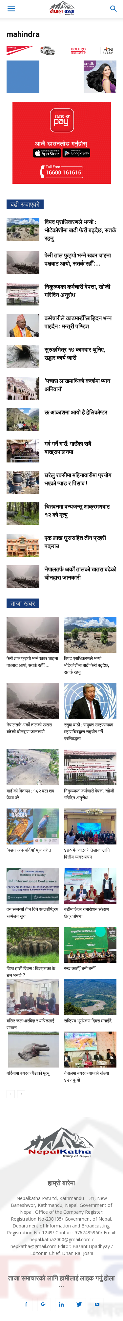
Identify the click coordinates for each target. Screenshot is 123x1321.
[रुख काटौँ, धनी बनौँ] (90, 945)
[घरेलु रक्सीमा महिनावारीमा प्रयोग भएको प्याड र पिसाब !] (23, 482)
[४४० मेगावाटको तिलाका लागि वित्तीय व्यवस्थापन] (90, 826)
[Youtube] (97, 1304)
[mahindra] (61, 53)
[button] (114, 9)
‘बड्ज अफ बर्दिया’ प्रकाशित (29, 850)
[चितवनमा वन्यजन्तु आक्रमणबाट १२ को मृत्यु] (23, 513)
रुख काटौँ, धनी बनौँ (79, 968)
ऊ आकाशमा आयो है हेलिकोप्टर (76, 412)
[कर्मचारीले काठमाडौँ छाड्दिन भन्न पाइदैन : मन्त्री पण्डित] (23, 325)
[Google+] (44, 1304)
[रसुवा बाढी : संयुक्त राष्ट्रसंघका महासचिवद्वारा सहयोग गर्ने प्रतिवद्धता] (90, 701)
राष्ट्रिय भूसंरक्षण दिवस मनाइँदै (88, 1020)
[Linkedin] (61, 1304)
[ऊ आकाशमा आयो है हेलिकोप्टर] (23, 419)
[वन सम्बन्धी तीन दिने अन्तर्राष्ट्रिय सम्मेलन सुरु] (33, 886)
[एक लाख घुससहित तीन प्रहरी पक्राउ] (23, 545)
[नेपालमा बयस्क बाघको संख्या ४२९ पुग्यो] (90, 1050)
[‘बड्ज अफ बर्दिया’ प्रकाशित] (33, 826)
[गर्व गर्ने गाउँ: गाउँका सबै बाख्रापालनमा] (23, 451)
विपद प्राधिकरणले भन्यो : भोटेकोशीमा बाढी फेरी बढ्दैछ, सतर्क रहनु (80, 230)
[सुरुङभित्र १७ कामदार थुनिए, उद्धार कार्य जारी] (23, 356)
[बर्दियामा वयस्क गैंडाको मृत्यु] (33, 1050)
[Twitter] (79, 1304)
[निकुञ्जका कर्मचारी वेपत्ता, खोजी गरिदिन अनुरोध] (23, 294)
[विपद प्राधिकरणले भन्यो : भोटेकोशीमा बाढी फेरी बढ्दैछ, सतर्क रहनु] (23, 229)
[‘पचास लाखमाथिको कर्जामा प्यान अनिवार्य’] (23, 388)
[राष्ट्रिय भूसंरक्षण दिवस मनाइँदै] (90, 997)
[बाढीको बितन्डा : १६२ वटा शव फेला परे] (33, 767)
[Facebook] (26, 1304)
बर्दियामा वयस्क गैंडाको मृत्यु (28, 1073)
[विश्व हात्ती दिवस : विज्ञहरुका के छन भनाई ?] (33, 945)
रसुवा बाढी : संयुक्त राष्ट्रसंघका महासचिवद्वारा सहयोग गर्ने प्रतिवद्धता (88, 731)
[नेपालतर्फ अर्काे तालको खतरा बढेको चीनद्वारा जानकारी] (23, 576)
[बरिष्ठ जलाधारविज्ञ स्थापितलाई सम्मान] (33, 997)
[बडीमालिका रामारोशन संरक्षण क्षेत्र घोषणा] (90, 886)
